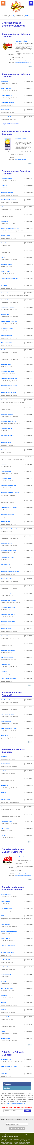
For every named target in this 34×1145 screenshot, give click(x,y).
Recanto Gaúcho (5, 449)
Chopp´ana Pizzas (5, 271)
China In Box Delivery (6, 264)
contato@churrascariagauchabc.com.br (24, 59)
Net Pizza (3, 792)
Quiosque (3, 1002)
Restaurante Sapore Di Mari (8, 621)
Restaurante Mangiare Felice (8, 550)
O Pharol (3, 357)
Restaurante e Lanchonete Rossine (10, 492)
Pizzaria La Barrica (6, 807)
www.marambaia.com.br (21, 159)
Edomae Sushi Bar (5, 300)
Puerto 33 (3, 1009)
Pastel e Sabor (4, 1024)
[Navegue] (3, 3)
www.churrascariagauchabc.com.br (23, 62)
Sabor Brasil (4, 671)
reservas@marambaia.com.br (22, 157)
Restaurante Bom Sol (6, 428)
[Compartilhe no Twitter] (17, 1088)
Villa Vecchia (4, 185)
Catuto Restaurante (6, 250)
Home (12, 15)
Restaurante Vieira (6, 664)
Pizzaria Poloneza (5, 799)
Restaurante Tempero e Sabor (8, 643)
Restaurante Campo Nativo (8, 407)
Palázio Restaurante (6, 471)
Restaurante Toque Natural (8, 650)
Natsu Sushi (4, 350)
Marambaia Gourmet (21, 138)
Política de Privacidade (7, 1136)
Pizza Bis (3, 835)
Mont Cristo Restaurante (7, 657)
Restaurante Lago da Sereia (8, 536)
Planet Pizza (4, 756)
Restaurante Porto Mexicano (8, 600)
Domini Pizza (4, 771)
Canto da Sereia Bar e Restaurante (10, 228)
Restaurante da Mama (6, 178)
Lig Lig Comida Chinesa (7, 328)
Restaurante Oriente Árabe (8, 586)
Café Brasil (4, 214)
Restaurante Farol (5, 521)
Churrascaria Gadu (6, 88)
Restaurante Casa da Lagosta (8, 392)
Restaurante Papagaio (6, 593)
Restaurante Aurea (6, 442)
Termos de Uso (24, 1135)
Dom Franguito (4, 292)
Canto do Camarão (6, 235)
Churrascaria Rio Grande (7, 117)
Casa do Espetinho (6, 924)
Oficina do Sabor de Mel (7, 988)
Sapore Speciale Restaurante (8, 678)
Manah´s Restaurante (6, 342)
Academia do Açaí (5, 901)
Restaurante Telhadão (6, 628)
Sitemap (16, 1136)
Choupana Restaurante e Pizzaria (9, 278)
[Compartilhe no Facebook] (17, 1084)
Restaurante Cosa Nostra (7, 371)
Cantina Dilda (4, 221)
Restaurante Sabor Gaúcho (8, 614)
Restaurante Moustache (7, 578)
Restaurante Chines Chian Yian (9, 378)
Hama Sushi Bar (5, 314)
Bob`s (2, 915)
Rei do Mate (4, 995)
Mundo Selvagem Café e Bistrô (9, 728)
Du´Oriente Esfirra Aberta (7, 952)
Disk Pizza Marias (5, 763)
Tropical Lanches (5, 1038)
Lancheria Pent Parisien (7, 959)
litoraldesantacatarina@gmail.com (16, 1103)
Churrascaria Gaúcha (21, 41)
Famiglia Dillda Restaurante (8, 307)
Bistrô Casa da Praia (6, 1059)
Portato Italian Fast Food (7, 1017)
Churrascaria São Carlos (7, 102)
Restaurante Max (5, 564)
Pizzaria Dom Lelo (5, 814)
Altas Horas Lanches (6, 908)
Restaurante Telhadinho (7, 636)
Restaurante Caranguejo (7, 400)
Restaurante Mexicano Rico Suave (10, 571)
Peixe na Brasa (5, 457)
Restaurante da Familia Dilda (8, 485)
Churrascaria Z (5, 109)
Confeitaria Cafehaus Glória (8, 945)
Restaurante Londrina (6, 543)
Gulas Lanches (5, 735)
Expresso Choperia (6, 721)
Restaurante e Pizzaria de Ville (9, 507)
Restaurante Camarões (7, 192)
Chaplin (3, 257)
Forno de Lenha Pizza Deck (8, 778)
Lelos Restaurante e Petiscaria (9, 321)
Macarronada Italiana (6, 335)
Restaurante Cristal (6, 478)
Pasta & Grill (4, 464)
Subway (3, 1031)
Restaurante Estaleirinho (7, 514)
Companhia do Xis (5, 938)
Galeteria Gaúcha (20, 857)
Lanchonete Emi (5, 967)
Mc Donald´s (4, 981)
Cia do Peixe (4, 285)
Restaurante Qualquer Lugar (8, 607)
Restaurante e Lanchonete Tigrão (9, 500)
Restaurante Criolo (6, 364)
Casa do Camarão (5, 243)
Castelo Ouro (4, 81)
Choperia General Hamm (7, 714)
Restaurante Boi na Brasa (7, 435)
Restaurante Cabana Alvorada (9, 421)
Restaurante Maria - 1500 (7, 557)
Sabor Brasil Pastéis (6, 894)
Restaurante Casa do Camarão (9, 385)
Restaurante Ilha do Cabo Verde (9, 529)
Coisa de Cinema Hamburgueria (9, 931)
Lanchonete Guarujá (6, 974)
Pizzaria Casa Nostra (6, 821)
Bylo (2, 207)
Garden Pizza (4, 785)
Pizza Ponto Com (5, 828)
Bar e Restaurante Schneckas (8, 199)
